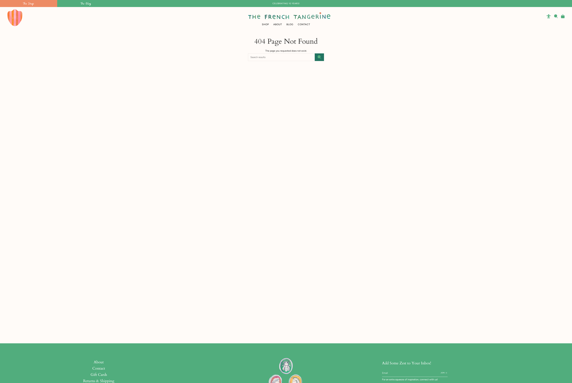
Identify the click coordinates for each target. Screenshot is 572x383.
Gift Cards (99, 374)
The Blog (85, 3)
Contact (98, 368)
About (99, 362)
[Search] (319, 57)
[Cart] (562, 16)
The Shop (28, 3)
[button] (265, 17)
